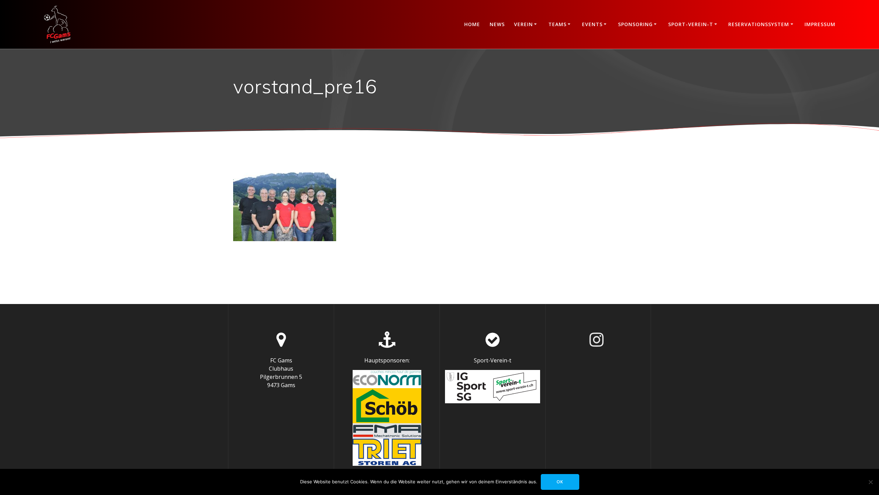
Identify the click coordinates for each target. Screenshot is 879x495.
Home (472, 24)
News (497, 24)
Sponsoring (635, 24)
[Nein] (870, 482)
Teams (557, 24)
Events (592, 24)
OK (560, 482)
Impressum (819, 24)
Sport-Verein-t (690, 24)
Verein (523, 24)
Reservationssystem (758, 24)
